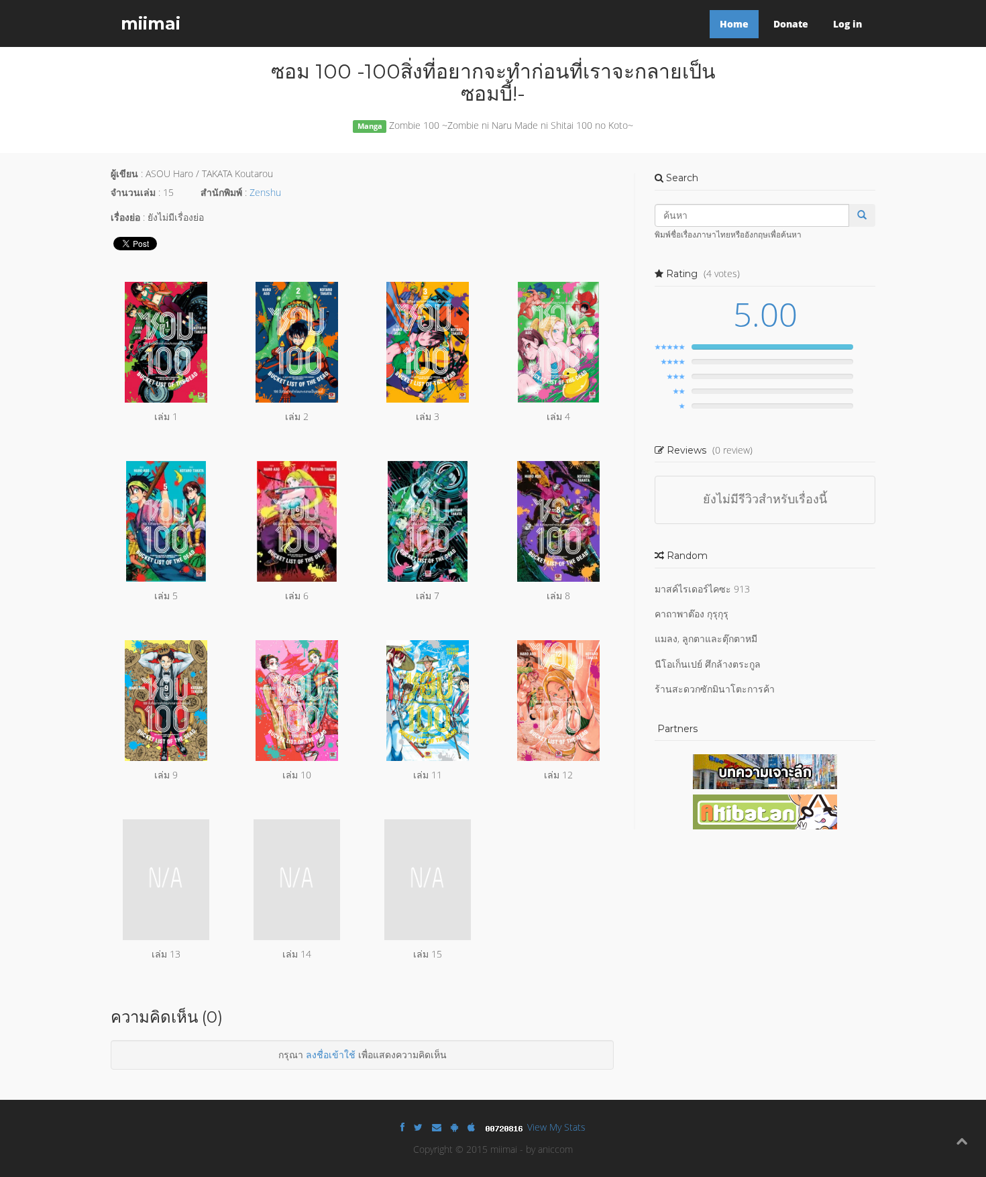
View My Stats (556, 1127)
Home (734, 23)
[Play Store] (454, 1127)
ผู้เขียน (124, 173)
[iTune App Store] (471, 1127)
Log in (847, 23)
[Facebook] (402, 1127)
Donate (790, 23)
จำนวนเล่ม (133, 192)
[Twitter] (418, 1127)
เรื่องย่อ (125, 217)
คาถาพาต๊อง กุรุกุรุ (691, 613)
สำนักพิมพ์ (221, 192)
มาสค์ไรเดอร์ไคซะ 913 (702, 588)
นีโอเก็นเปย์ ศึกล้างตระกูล (708, 664)
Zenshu (265, 192)
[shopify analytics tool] (505, 1127)
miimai (150, 23)
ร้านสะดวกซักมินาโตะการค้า (715, 688)
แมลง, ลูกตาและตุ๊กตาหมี (706, 638)
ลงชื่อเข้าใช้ (330, 1054)
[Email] (436, 1127)
